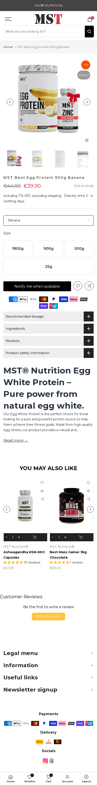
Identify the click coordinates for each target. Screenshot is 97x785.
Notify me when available (37, 286)
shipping (54, 196)
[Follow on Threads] (51, 761)
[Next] (86, 102)
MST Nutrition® (15, 547)
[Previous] (10, 102)
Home (8, 47)
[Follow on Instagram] (45, 761)
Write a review (48, 616)
